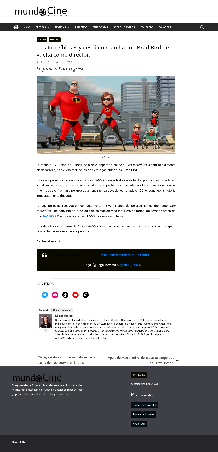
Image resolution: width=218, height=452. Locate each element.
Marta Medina (65, 61)
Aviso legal (139, 423)
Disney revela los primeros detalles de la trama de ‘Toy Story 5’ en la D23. (66, 359)
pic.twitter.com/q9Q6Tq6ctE (130, 255)
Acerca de (43, 310)
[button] (48, 27)
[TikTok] (65, 295)
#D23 (104, 255)
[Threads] (86, 295)
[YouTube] (75, 295)
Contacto (146, 27)
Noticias (60, 27)
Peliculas (54, 39)
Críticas (41, 27)
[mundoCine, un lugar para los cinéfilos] (16, 27)
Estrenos (81, 27)
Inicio (26, 27)
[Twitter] (45, 295)
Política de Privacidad (145, 405)
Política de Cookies (143, 414)
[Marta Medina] (45, 317)
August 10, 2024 (129, 265)
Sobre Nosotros (124, 27)
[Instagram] (55, 295)
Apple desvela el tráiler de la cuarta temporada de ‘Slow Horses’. (141, 360)
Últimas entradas (62, 310)
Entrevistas (100, 27)
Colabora (165, 27)
